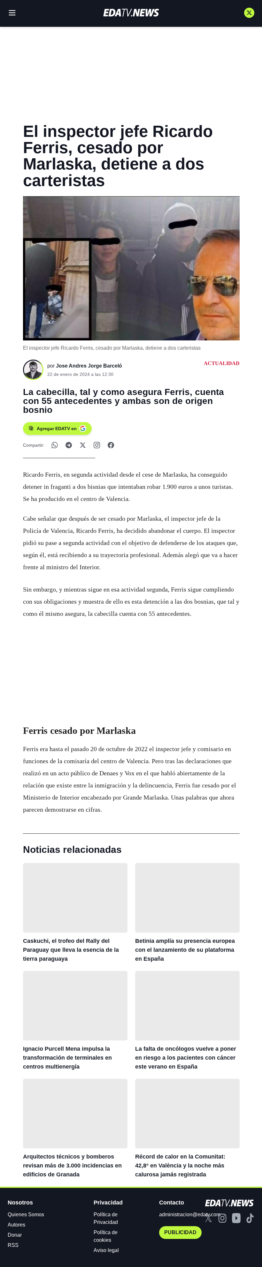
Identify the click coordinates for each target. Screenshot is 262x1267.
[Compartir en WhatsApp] (55, 445)
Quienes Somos (26, 1214)
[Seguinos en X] (249, 13)
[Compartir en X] (83, 445)
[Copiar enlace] (97, 445)
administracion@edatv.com (189, 1214)
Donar (15, 1235)
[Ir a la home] (131, 12)
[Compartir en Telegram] (69, 445)
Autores (16, 1224)
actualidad (222, 363)
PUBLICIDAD (180, 1232)
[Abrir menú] (12, 13)
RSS (13, 1245)
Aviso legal (106, 1250)
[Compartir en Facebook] (111, 445)
